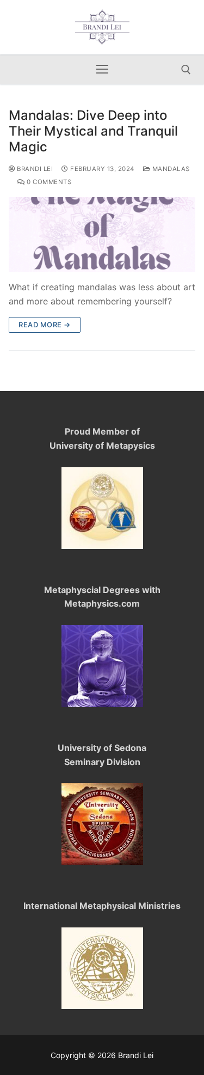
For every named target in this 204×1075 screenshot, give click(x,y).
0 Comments (48, 182)
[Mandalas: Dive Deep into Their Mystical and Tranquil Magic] (102, 234)
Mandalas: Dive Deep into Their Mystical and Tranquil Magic (93, 131)
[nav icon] (102, 69)
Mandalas (170, 169)
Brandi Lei (34, 169)
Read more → (44, 324)
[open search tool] (186, 70)
